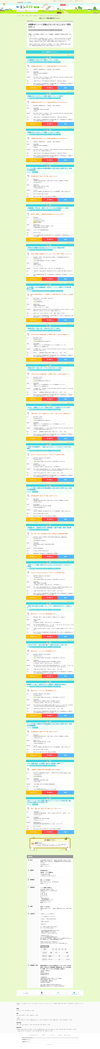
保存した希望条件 (33, 10)
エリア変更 (42, 7)
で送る (25, 993)
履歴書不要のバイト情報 (57, 1019)
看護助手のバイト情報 (34, 1015)
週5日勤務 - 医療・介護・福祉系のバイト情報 (44, 1030)
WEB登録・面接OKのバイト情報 (23, 1019)
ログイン (68, 4)
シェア (42, 994)
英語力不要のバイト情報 (47, 1019)
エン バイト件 (27, 2)
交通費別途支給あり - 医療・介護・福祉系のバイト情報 (48, 1029)
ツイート (58, 994)
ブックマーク (74, 994)
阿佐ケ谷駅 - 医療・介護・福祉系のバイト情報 (41, 1024)
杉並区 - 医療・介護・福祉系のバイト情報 (24, 1024)
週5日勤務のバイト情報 (67, 1019)
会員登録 (62, 4)
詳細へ (65, 87)
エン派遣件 (20, 2)
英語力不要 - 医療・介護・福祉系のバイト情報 (67, 1029)
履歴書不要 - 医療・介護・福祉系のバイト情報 (26, 1030)
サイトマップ (81, 4)
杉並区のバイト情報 (20, 1010)
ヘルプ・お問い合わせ (75, 4)
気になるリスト (22, 10)
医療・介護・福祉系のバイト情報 (23, 1015)
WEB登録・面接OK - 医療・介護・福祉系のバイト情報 (27, 1029)
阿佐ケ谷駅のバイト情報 (29, 1010)
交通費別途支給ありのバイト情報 (36, 1019)
